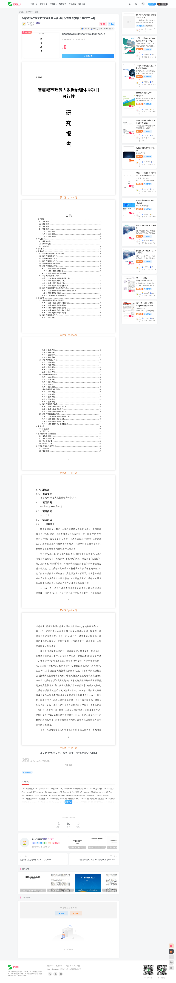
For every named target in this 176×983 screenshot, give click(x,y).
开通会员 (163, 4)
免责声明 (59, 966)
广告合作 (68, 966)
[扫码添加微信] (171, 962)
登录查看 (88, 56)
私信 (112, 24)
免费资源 (139, 49)
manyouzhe (31, 23)
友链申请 (50, 966)
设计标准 (81, 4)
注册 (77, 913)
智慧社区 (72, 4)
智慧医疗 (43, 4)
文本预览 (25, 781)
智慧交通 (34, 4)
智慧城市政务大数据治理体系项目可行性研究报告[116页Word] (58, 18)
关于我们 (77, 966)
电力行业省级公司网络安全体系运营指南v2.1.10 (146, 174)
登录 (62, 913)
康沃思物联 (74, 969)
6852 (40, 843)
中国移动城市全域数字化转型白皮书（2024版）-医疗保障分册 (146, 40)
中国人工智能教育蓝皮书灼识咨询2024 (146, 66)
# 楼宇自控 (149, 26)
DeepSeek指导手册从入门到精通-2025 (145, 121)
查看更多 (68, 802)
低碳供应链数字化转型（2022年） (145, 201)
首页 (22, 12)
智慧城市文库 (64, 969)
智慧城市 (53, 4)
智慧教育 (62, 4)
